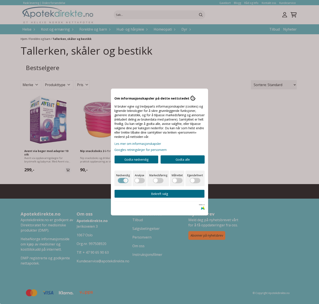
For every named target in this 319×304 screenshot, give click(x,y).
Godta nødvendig (136, 159)
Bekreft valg (159, 194)
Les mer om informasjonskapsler (137, 144)
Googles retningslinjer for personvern (140, 150)
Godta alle (183, 159)
